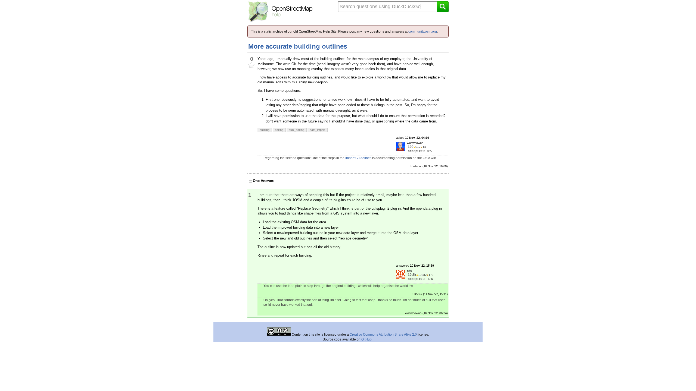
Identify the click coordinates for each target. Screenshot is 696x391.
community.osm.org (422, 31)
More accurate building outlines (297, 46)
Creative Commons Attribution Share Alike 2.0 (383, 334)
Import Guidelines (358, 158)
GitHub (366, 339)
